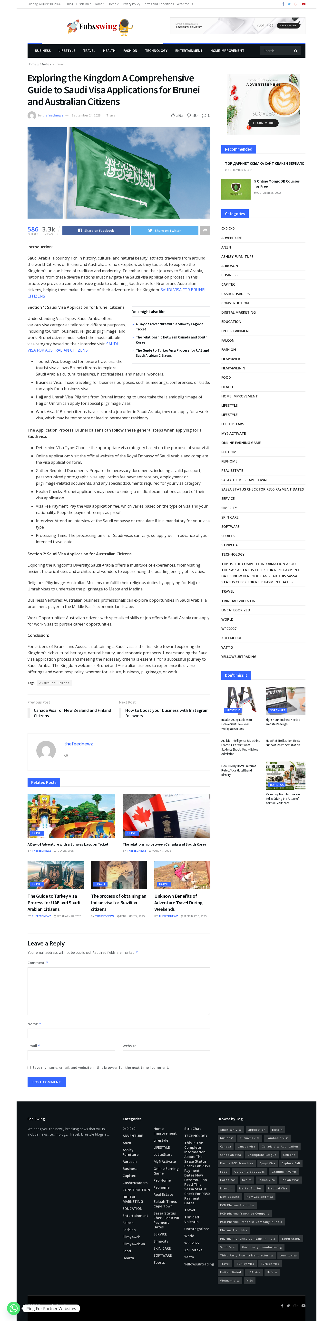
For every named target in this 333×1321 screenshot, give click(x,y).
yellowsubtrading (238, 656)
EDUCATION (231, 321)
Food (226, 377)
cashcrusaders (235, 293)
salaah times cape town (244, 480)
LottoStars (232, 424)
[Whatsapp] (13, 1308)
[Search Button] (296, 50)
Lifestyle (43, 64)
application (256, 1129)
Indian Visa (266, 1180)
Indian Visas (291, 1180)
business (226, 1138)
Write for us (185, 4)
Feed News (63, 1305)
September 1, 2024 (240, 170)
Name (34, 1024)
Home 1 (99, 4)
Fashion (130, 50)
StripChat (230, 545)
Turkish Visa (270, 1263)
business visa (250, 1138)
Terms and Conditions (158, 4)
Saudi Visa (227, 1247)
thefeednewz (52, 115)
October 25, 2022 (268, 192)
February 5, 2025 (194, 916)
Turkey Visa (245, 1263)
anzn (226, 247)
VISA (249, 1280)
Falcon (228, 340)
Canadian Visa (230, 1155)
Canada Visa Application (280, 1146)
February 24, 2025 (132, 916)
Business (43, 50)
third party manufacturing (262, 1247)
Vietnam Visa (230, 1280)
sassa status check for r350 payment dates (262, 489)
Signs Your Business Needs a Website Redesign (283, 722)
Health (109, 50)
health (247, 1180)
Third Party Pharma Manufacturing (246, 1255)
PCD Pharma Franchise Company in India (251, 1222)
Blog (70, 4)
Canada (225, 1146)
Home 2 (113, 4)
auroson (229, 265)
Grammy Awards (284, 1171)
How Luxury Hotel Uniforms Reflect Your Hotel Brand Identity (238, 770)
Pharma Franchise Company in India (247, 1238)
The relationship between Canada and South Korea (164, 844)
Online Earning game (241, 442)
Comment (38, 962)
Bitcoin (277, 1129)
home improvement (227, 50)
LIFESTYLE (67, 50)
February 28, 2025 (68, 916)
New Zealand (230, 1196)
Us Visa (272, 1272)
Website (129, 1045)
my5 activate (233, 433)
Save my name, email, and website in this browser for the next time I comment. (100, 1067)
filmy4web (230, 359)
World (227, 619)
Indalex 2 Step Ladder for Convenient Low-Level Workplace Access (236, 724)
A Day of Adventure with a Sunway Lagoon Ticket (68, 844)
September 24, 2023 (86, 115)
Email (34, 1045)
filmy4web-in (233, 368)
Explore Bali (291, 1163)
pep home (229, 452)
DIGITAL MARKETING (238, 312)
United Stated (230, 1272)
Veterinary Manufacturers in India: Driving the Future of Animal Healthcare (283, 798)
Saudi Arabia (291, 1238)
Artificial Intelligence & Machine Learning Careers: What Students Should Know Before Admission (240, 747)
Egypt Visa (267, 1163)
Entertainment (189, 50)
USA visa (254, 1272)
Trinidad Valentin (238, 600)
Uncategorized (235, 610)
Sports (228, 535)
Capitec (228, 284)
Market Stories (250, 1188)
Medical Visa (277, 1188)
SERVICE (228, 498)
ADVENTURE (231, 237)
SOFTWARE (230, 526)
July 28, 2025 (65, 850)
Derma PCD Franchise (236, 1163)
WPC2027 (228, 628)
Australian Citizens (54, 683)
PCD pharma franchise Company (244, 1213)
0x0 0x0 (228, 228)
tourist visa (288, 1255)
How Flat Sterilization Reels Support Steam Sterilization (283, 743)
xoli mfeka (231, 638)
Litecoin (226, 1188)
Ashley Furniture (237, 256)
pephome (229, 461)
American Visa (231, 1129)
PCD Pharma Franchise (237, 1205)
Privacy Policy (131, 4)
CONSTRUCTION (235, 303)
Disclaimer (83, 4)
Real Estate (232, 470)
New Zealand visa (259, 1196)
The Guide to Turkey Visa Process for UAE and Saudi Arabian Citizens (54, 902)
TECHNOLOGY (156, 50)
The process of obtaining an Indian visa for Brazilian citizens (118, 902)
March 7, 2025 (161, 850)
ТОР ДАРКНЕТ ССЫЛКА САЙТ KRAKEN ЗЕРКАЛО (264, 163)
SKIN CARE (230, 517)
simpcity (229, 507)
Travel (89, 50)
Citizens (289, 1155)
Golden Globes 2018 (249, 1171)
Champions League (262, 1155)
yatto (227, 647)
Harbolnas (227, 1180)
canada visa (246, 1146)
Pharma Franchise (234, 1230)
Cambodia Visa (277, 1138)
